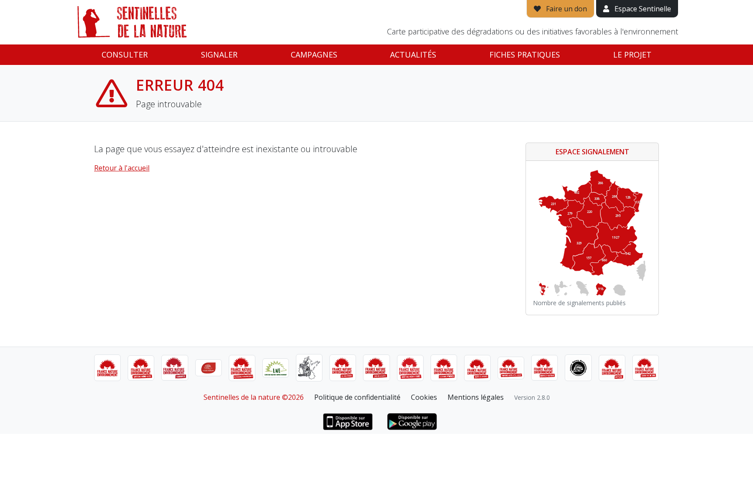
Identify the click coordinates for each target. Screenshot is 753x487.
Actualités (413, 54)
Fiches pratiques (524, 54)
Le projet (632, 54)
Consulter (125, 54)
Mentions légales (476, 397)
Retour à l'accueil (121, 168)
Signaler (219, 54)
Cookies (424, 397)
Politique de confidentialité (357, 397)
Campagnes (314, 54)
